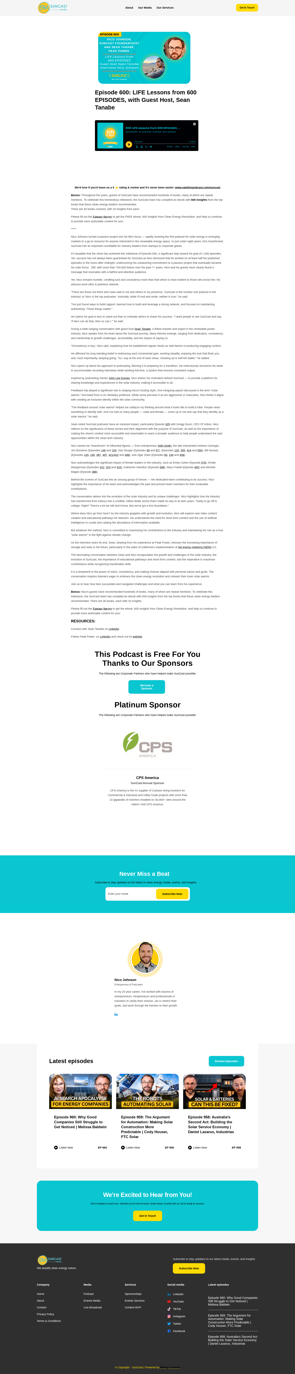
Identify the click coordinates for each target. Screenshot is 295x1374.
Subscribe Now (189, 1268)
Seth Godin (164, 445)
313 (108, 467)
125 (86, 455)
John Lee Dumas (119, 378)
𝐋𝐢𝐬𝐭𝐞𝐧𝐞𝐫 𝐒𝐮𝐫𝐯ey (102, 216)
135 (92, 455)
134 (171, 455)
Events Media (92, 1300)
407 (104, 455)
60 (165, 455)
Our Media (145, 7)
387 (98, 455)
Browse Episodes (226, 1061)
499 (127, 455)
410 (119, 467)
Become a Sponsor (146, 687)
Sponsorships (133, 1293)
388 (94, 471)
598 (162, 467)
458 (182, 455)
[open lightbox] (144, 58)
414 (189, 450)
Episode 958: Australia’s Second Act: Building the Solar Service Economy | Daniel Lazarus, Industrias (233, 1340)
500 (199, 450)
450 (196, 467)
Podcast (89, 1293)
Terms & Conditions (49, 1321)
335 (183, 450)
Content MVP (133, 1307)
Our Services (165, 7)
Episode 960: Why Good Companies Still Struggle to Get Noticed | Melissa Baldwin (233, 1301)
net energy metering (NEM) (194, 547)
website (137, 636)
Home (40, 1293)
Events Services (135, 1300)
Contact (41, 1307)
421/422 (114, 455)
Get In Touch (247, 7)
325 (167, 424)
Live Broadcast (93, 1307)
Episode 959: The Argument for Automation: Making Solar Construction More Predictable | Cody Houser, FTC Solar (229, 1320)
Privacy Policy (45, 1314)
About (129, 7)
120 (176, 450)
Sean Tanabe (142, 328)
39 (148, 450)
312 (102, 467)
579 (203, 462)
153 (114, 450)
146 (103, 450)
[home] (52, 8)
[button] (145, 7)
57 (157, 450)
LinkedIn (114, 629)
